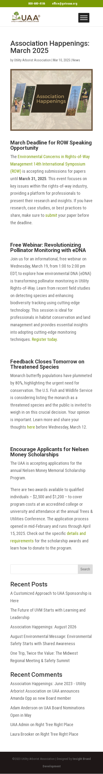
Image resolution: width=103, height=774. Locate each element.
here (31, 427)
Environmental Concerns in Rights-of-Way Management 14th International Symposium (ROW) (50, 164)
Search (85, 569)
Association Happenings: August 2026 (43, 626)
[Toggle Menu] (84, 17)
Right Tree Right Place (54, 724)
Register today (44, 339)
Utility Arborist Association (32, 60)
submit (51, 215)
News (76, 60)
